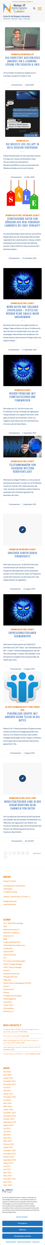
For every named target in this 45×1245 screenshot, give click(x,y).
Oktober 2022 (8, 1157)
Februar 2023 (8, 1144)
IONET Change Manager (12, 964)
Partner (6, 992)
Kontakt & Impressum (11, 974)
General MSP (8, 951)
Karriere (6, 970)
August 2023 (8, 1125)
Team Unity (7, 1002)
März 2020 (7, 1185)
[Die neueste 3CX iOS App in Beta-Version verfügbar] (22, 113)
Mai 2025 (7, 1091)
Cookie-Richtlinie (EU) (11, 942)
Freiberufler (8, 948)
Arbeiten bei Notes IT (11, 929)
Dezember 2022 (9, 1150)
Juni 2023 (7, 1131)
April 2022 (7, 1172)
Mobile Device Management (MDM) (17, 983)
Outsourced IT (9, 989)
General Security (9, 955)
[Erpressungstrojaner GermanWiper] (22, 609)
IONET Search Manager (12, 967)
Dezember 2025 (9, 1081)
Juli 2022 (6, 1166)
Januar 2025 (8, 1094)
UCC (32, 54)
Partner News (25, 54)
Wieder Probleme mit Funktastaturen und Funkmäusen (22, 396)
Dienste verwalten (22, 1217)
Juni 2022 (7, 1169)
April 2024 (7, 1103)
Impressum (35, 1242)
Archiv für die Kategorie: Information (16, 16)
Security (36, 215)
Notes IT (6, 986)
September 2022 (9, 1160)
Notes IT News (28, 707)
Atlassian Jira (8, 936)
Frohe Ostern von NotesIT (11, 1036)
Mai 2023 (7, 1135)
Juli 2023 (6, 1128)
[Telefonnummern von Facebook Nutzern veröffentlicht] (22, 446)
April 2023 (7, 1138)
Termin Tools (8, 1005)
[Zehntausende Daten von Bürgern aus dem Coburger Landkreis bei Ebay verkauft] (22, 195)
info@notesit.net (9, 901)
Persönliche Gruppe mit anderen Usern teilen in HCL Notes (22, 716)
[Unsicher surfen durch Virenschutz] (22, 529)
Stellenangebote (9, 999)
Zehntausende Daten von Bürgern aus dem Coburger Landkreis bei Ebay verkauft (22, 222)
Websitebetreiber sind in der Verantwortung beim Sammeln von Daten (22, 805)
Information (15, 54)
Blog (5, 939)
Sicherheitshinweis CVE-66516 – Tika (15, 1054)
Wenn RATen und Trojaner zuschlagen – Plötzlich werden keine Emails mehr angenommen (22, 312)
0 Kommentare (16, 85)
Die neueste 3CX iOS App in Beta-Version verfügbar (22, 145)
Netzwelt (18, 215)
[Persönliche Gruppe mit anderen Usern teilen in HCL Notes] (22, 687)
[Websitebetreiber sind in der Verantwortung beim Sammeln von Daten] (22, 778)
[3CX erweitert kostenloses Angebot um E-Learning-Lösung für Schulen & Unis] (22, 38)
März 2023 (7, 1141)
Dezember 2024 (9, 1097)
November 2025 (9, 1084)
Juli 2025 (6, 1087)
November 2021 (9, 1179)
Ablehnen (22, 1230)
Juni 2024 (7, 1100)
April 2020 (7, 1182)
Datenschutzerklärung (24, 1242)
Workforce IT (8, 1011)
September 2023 (9, 1122)
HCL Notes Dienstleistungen (14, 961)
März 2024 (7, 1106)
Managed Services (10, 977)
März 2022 (7, 1176)
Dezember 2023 (9, 1113)
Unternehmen (8, 1008)
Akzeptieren (22, 1223)
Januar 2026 (8, 1078)
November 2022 (9, 1153)
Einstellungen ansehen (22, 1236)
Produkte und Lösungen (12, 996)
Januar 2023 (8, 1147)
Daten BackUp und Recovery (14, 945)
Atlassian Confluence (11, 933)
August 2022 (8, 1163)
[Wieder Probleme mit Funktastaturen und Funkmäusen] (22, 370)
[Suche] (33, 8)
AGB (5, 926)
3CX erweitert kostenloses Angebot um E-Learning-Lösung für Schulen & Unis (22, 61)
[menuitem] (33, 8)
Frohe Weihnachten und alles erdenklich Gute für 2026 (20, 1047)
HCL (5, 958)
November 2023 (9, 1116)
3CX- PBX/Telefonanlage (13, 923)
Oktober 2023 (8, 1119)
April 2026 (7, 1075)
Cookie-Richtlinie (11, 1242)
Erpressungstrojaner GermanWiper (22, 634)
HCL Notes (8, 707)
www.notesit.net (9, 904)
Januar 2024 (8, 1109)
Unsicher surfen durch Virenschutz (22, 554)
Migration (7, 980)
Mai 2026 (7, 1072)
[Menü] (38, 8)
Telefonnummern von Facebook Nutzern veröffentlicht (22, 468)
